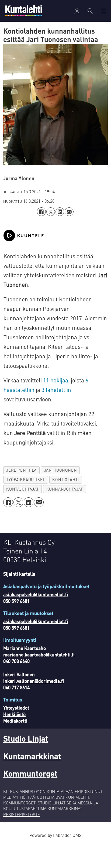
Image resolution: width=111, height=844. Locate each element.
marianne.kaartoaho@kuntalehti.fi (39, 655)
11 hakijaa (55, 380)
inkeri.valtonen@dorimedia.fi (33, 681)
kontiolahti (65, 479)
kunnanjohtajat (64, 489)
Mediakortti (15, 721)
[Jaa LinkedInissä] (60, 211)
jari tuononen (60, 470)
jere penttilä (21, 470)
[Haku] (90, 10)
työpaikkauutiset (25, 479)
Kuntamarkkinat (32, 756)
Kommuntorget (30, 773)
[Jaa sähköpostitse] (69, 211)
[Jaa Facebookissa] (41, 211)
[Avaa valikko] (77, 11)
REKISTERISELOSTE (21, 814)
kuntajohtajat (22, 489)
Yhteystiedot (16, 708)
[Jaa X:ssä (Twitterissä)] (50, 211)
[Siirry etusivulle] (24, 11)
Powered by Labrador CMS (55, 835)
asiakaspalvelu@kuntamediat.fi (35, 594)
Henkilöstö (14, 714)
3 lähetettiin (56, 389)
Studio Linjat (25, 738)
